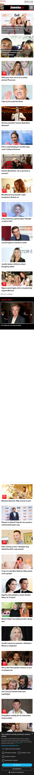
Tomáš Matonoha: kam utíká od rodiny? (11, 325)
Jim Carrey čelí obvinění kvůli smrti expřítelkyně (13, 693)
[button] (17, 746)
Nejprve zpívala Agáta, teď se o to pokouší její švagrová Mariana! (16, 289)
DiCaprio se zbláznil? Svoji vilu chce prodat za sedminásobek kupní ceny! (16, 524)
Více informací (17, 743)
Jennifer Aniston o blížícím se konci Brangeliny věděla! (13, 265)
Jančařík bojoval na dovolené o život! (14, 243)
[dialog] (17, 753)
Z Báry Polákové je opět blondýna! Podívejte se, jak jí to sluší (16, 220)
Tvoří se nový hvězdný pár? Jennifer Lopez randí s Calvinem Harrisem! (15, 148)
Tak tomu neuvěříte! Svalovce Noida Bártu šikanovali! (15, 124)
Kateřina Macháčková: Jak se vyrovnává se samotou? (15, 172)
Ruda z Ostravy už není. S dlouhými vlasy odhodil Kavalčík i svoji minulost (15, 548)
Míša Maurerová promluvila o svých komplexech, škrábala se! (13, 196)
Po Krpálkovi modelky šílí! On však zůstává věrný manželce (16, 717)
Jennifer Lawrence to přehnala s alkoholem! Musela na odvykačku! (16, 644)
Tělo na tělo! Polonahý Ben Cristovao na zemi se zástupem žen (16, 669)
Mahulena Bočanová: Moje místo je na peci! (16, 501)
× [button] (32, 733)
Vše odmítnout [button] (17, 769)
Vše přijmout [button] (17, 765)
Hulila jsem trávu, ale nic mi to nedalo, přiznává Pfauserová (14, 79)
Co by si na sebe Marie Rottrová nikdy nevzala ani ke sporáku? (16, 572)
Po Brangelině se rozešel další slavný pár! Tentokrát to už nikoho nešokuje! (12, 53)
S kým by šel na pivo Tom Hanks (12, 101)
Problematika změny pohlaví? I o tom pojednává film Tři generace (13, 30)
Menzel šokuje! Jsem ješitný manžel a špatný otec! (16, 620)
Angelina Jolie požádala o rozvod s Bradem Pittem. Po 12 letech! (16, 596)
